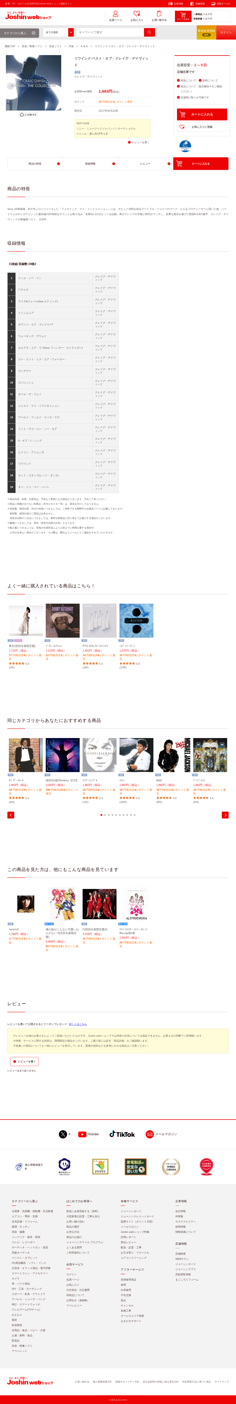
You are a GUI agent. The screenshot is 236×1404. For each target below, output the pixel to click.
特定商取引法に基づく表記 (196, 1381)
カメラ (16, 1278)
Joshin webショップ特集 (135, 1231)
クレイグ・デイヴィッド (88, 76)
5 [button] (116, 815)
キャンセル (127, 1305)
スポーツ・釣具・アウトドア (28, 1294)
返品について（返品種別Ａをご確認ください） (201, 89)
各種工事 (126, 1310)
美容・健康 (18, 1231)
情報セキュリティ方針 (127, 1381)
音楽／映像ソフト (32, 46)
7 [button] (123, 815)
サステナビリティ (185, 1221)
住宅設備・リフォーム (25, 1221)
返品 (123, 1300)
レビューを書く (141, 142)
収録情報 (90, 163)
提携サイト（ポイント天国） (137, 1221)
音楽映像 (197, 18)
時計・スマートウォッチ (26, 1304)
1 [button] (101, 815)
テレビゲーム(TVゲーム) (26, 1309)
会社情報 (180, 1211)
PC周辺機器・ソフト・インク (29, 1262)
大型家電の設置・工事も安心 (83, 1216)
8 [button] (127, 815)
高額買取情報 (183, 1274)
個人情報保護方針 (102, 1381)
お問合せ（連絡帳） (78, 1300)
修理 (123, 1284)
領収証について (75, 1295)
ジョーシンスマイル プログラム (84, 1242)
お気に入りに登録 (202, 126)
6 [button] (120, 815)
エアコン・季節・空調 (25, 1216)
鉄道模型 (17, 1325)
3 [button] (109, 815)
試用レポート (128, 1237)
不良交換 (126, 1295)
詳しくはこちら (78, 1024)
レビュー (145, 163)
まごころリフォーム (187, 1279)
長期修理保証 (128, 1279)
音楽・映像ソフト (22, 1345)
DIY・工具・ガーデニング (27, 1288)
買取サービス (224, 3)
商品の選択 (72, 1226)
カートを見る (183, 19)
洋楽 (71, 46)
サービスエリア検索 (132, 1315)
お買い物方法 (159, 20)
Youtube (93, 1134)
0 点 (205, 14)
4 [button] (112, 815)
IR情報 (179, 1216)
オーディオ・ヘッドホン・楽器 (30, 1247)
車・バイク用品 (21, 1283)
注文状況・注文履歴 (78, 1289)
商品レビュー (128, 1242)
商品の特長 (35, 163)
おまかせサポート (131, 1321)
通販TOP (10, 46)
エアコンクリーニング (134, 1257)
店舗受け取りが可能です (195, 97)
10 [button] (135, 815)
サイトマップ (222, 1381)
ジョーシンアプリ (185, 1269)
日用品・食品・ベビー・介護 (28, 1330)
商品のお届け (74, 1237)
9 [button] (131, 815)
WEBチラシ (182, 1258)
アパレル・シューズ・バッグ (28, 1299)
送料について (210, 80)
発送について (188, 80)
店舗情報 (200, 3)
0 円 (210, 14)
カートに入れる (202, 114)
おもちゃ (17, 1314)
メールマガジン (166, 1134)
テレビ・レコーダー (23, 1242)
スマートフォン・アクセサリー (30, 1273)
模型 (14, 1319)
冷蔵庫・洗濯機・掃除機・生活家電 (32, 1211)
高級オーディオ (21, 1252)
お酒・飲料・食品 (22, 1335)
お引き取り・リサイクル (135, 1252)
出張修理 (126, 1289)
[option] (25, 636)
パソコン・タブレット (25, 1257)
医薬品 (16, 1340)
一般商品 (197, 14)
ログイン (71, 1274)
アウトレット (19, 1350)
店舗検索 (180, 1253)
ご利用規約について (78, 1252)
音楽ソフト (55, 46)
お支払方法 (72, 1231)
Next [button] (225, 815)
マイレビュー (74, 1305)
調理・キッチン (21, 1226)
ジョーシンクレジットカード (137, 1216)
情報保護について (185, 1231)
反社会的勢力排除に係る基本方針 (161, 1381)
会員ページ (115, 20)
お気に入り (137, 20)
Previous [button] (10, 815)
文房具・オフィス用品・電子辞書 (31, 1268)
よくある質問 (74, 1247)
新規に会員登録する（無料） (83, 1211)
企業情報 (178, 3)
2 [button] (105, 815)
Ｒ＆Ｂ (84, 46)
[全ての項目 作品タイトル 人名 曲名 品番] (58, 32)
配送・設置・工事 (131, 1247)
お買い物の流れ (75, 1221)
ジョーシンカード (131, 1211)
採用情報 (180, 1226)
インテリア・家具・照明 (26, 1237)
